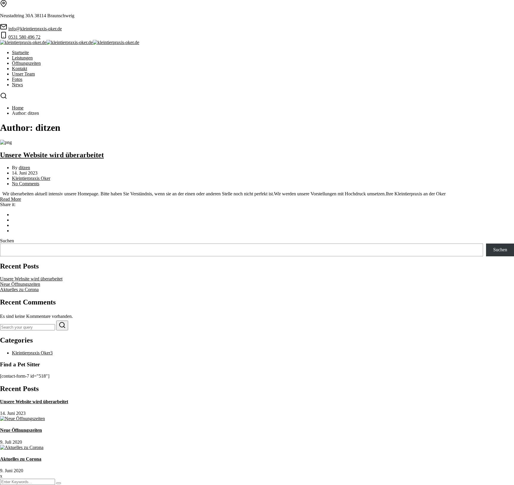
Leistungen (22, 57)
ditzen (24, 167)
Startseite (20, 52)
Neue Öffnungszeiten (20, 284)
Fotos (17, 79)
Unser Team (23, 73)
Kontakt (19, 68)
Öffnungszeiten (26, 63)
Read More (10, 199)
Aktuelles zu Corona (19, 289)
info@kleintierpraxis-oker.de (35, 28)
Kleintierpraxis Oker (31, 178)
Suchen (7, 240)
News (17, 84)
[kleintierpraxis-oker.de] (23, 42)
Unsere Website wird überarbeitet (52, 155)
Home (17, 107)
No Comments (25, 183)
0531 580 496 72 (24, 37)
